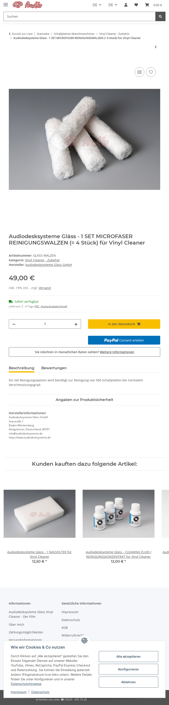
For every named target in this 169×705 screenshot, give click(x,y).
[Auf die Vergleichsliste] (139, 72)
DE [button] (95, 4)
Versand (45, 288)
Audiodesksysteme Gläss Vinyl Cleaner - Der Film (31, 614)
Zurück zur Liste (22, 34)
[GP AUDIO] (27, 5)
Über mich (16, 624)
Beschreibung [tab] (21, 368)
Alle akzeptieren (128, 656)
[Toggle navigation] (6, 3)
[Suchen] (160, 16)
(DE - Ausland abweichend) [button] (50, 306)
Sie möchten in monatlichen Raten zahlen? (84, 352)
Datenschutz (40, 692)
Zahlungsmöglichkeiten (26, 632)
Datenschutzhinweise (26, 684)
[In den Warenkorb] (12, 61)
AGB (65, 627)
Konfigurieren (128, 669)
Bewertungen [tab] (54, 368)
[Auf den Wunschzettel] (151, 72)
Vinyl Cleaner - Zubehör (42, 260)
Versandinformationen (25, 640)
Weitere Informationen (117, 352)
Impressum (19, 692)
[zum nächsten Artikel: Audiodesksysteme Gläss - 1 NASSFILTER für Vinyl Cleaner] (155, 47)
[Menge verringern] (14, 323)
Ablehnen (128, 682)
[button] (126, 4)
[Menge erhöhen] (76, 323)
